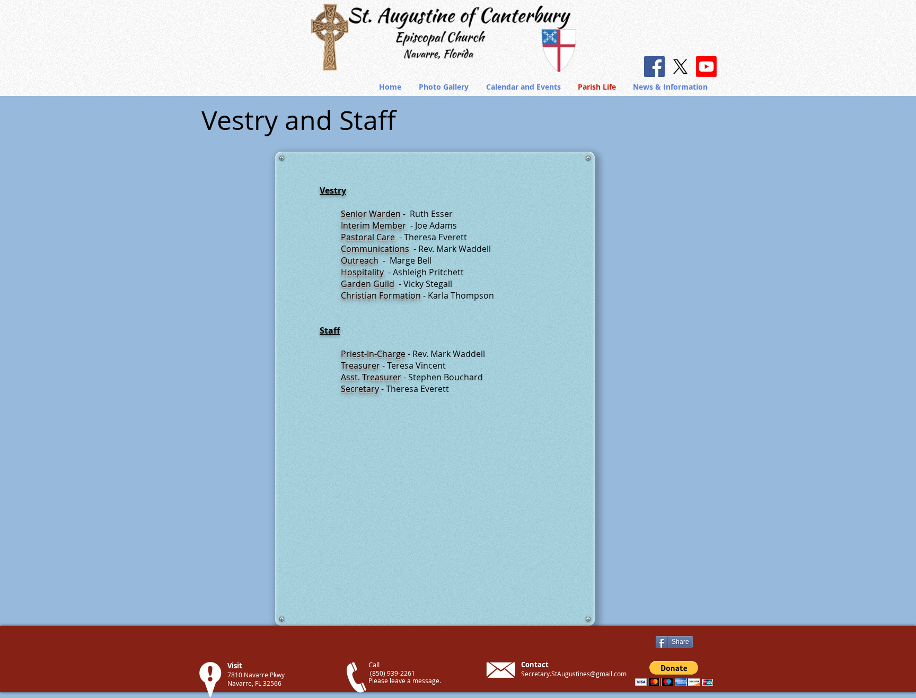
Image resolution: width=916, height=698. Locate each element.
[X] (680, 66)
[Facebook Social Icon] (654, 66)
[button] (671, 86)
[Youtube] (706, 66)
